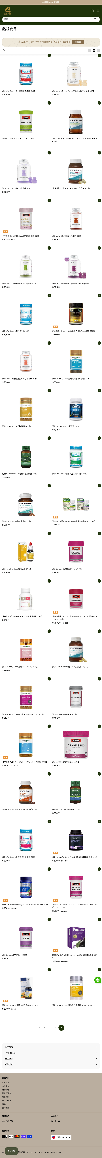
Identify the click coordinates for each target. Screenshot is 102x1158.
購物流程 (5, 1090)
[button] (97, 980)
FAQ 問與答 (6, 1101)
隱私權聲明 (6, 1093)
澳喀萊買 (5, 1082)
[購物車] (92, 10)
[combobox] (51, 19)
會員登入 (5, 1086)
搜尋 (4, 1104)
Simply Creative (54, 1152)
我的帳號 (5, 1108)
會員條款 (5, 1097)
